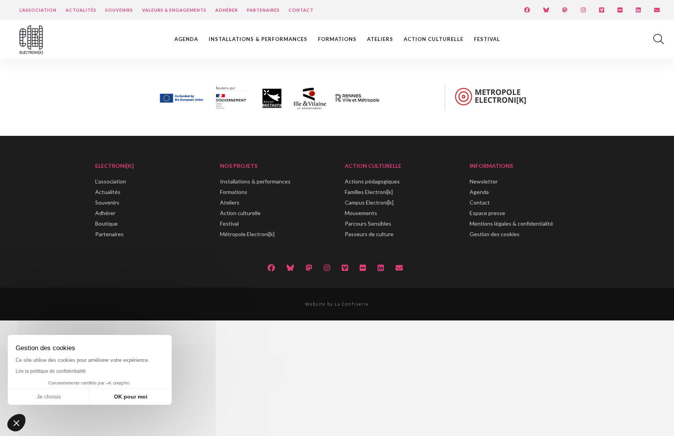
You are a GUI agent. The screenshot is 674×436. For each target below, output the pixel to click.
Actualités (81, 9)
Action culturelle (433, 39)
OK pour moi (130, 396)
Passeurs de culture (369, 234)
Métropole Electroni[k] (247, 234)
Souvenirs (119, 9)
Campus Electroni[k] (369, 202)
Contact (301, 9)
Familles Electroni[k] (369, 192)
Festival (487, 39)
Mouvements (361, 213)
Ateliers (380, 39)
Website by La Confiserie (337, 303)
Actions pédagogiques (372, 181)
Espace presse (487, 213)
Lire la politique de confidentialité (51, 371)
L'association (110, 181)
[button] (16, 422)
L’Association (38, 9)
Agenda (186, 39)
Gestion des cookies (495, 234)
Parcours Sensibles (368, 223)
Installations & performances (258, 39)
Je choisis (49, 396)
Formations (337, 39)
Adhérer (226, 9)
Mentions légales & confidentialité (511, 223)
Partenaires (263, 9)
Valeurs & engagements (174, 9)
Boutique (106, 223)
